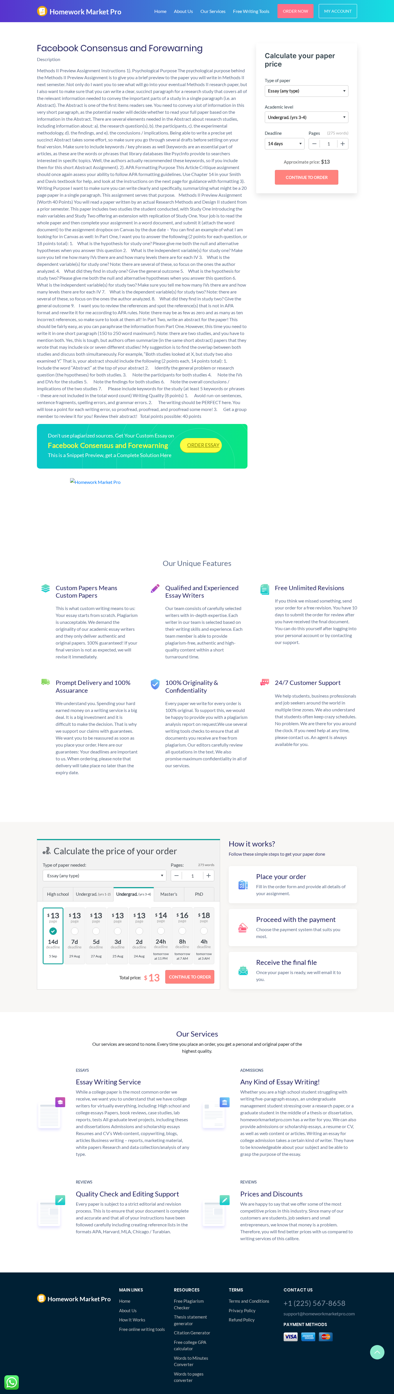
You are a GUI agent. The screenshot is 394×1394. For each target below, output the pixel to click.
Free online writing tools (142, 1329)
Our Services (213, 11)
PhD (199, 894)
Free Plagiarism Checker (189, 1304)
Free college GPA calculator (190, 1345)
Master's (168, 894)
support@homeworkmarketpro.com (319, 1313)
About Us (183, 11)
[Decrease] (314, 143)
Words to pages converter (189, 1377)
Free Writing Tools (251, 11)
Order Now (295, 11)
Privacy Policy (242, 1310)
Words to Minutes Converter (191, 1361)
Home (160, 11)
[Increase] (342, 143)
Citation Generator (192, 1332)
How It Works (132, 1319)
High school (58, 894)
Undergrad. (93, 894)
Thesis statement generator (190, 1320)
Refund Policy (242, 1319)
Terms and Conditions (249, 1301)
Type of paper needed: (64, 865)
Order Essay (203, 445)
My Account (338, 11)
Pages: (177, 865)
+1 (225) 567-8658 (315, 1303)
